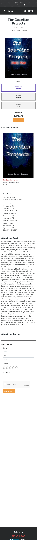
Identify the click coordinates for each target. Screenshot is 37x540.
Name (5, 348)
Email (4, 356)
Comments (6, 372)
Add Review (6, 344)
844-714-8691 (18, 3)
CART (21, 5)
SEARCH (14, 5)
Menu (30, 11)
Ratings (5, 363)
